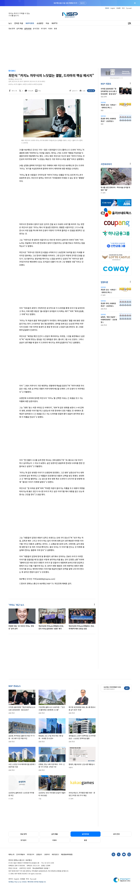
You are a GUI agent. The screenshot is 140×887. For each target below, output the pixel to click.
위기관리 (23, 840)
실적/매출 (54, 834)
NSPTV (54, 23)
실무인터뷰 (85, 834)
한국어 (107, 8)
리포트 (54, 840)
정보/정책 (23, 834)
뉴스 (10, 23)
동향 (85, 840)
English (113, 8)
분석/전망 (116, 834)
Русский (128, 8)
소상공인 (40, 23)
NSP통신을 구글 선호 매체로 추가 (65, 3)
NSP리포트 (30, 23)
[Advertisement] (70, 48)
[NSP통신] (70, 14)
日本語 (118, 8)
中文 (123, 8)
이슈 (47, 23)
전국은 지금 (18, 23)
